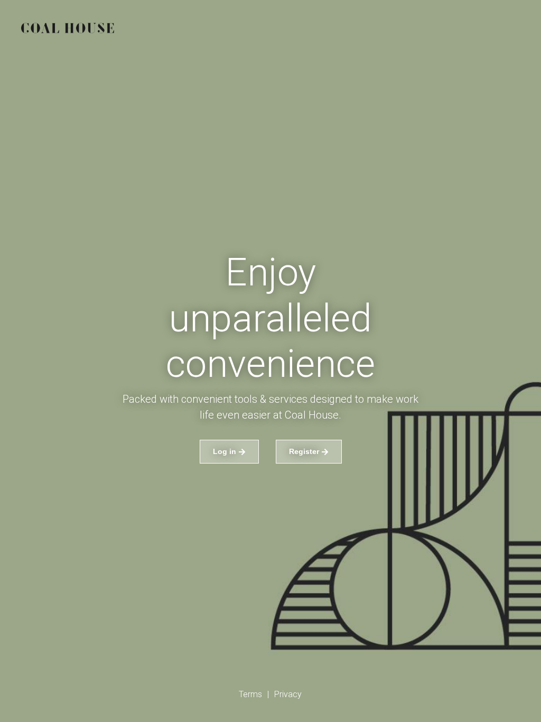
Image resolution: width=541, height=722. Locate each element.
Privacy (288, 694)
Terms (250, 694)
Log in (224, 451)
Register (304, 451)
